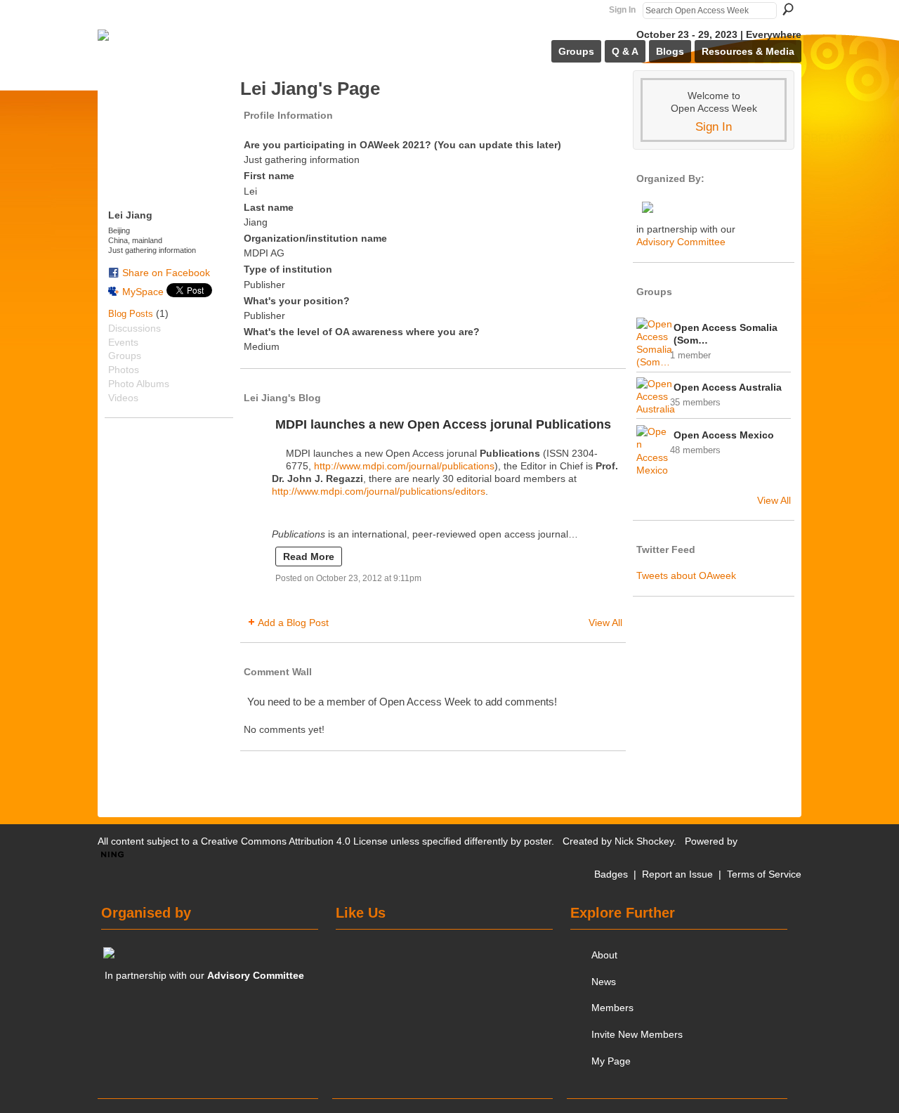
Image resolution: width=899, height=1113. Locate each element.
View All (605, 622)
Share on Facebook (166, 272)
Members (612, 1007)
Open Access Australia (728, 387)
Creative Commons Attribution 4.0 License (294, 841)
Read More (308, 556)
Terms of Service (764, 874)
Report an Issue (677, 874)
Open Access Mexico (724, 435)
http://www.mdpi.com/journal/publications (404, 465)
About (604, 955)
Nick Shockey (644, 841)
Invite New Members (637, 1034)
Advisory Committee (681, 241)
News (603, 981)
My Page (611, 1061)
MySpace (143, 291)
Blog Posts (130, 313)
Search (788, 9)
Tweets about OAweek (686, 575)
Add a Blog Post (293, 622)
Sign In (622, 10)
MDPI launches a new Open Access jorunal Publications (443, 424)
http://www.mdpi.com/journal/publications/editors (378, 491)
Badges (611, 874)
